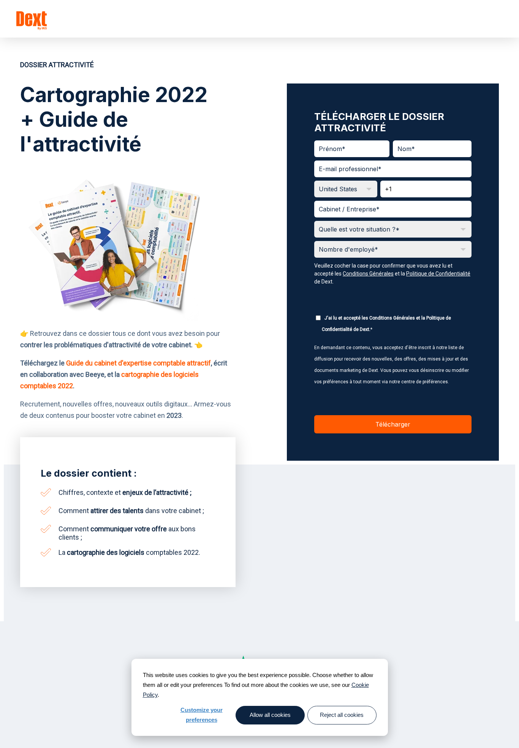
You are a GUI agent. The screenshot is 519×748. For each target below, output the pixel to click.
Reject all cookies (342, 715)
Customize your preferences (201, 715)
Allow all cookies (270, 715)
